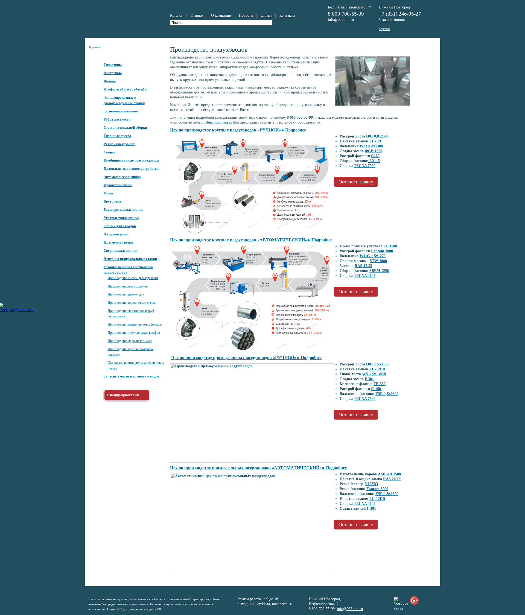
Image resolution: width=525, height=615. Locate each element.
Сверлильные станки (120, 250)
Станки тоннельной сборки (125, 127)
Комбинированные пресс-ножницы (131, 160)
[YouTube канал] (401, 608)
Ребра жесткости (117, 119)
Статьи (266, 15)
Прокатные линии (118, 185)
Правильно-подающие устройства (131, 168)
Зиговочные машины (121, 111)
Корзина (94, 47)
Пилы (108, 193)
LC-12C (376, 141)
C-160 (376, 389)
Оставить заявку (356, 181)
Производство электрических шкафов (134, 333)
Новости (246, 15)
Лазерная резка (116, 234)
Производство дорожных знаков (130, 341)
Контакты (287, 15)
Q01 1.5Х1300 (377, 364)
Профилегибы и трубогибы (125, 89)
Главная (197, 15)
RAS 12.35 (363, 266)
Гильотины (113, 65)
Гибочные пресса (117, 136)
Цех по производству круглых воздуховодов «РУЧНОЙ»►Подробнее (238, 130)
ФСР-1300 (373, 151)
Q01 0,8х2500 (377, 136)
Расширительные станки (123, 209)
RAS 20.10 (392, 479)
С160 (375, 156)
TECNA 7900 (364, 166)
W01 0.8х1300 (371, 146)
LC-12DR (377, 369)
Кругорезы (112, 201)
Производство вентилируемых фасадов (135, 324)
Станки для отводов (120, 226)
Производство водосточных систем (132, 302)
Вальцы (110, 81)
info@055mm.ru (217, 122)
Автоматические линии (122, 177)
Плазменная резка (118, 242)
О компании (221, 15)
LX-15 (374, 161)
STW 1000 (378, 261)
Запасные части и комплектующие (131, 376)
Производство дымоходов (126, 294)
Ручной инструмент (119, 144)
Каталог (176, 15)
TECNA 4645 (364, 276)
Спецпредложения (123, 395)
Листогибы (113, 73)
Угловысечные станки (121, 218)
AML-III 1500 (389, 474)
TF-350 (380, 384)
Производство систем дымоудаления (133, 278)
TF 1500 (390, 246)
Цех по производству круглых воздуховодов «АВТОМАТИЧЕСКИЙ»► (251, 240)
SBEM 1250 (379, 271)
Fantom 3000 (382, 251)
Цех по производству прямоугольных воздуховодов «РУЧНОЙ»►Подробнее (246, 357)
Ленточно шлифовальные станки (130, 259)
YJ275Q (371, 484)
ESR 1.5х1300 (386, 494)
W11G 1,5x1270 (373, 256)
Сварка (110, 152)
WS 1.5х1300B (374, 374)
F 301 (369, 379)
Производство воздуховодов (128, 286)
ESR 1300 (386, 394)
